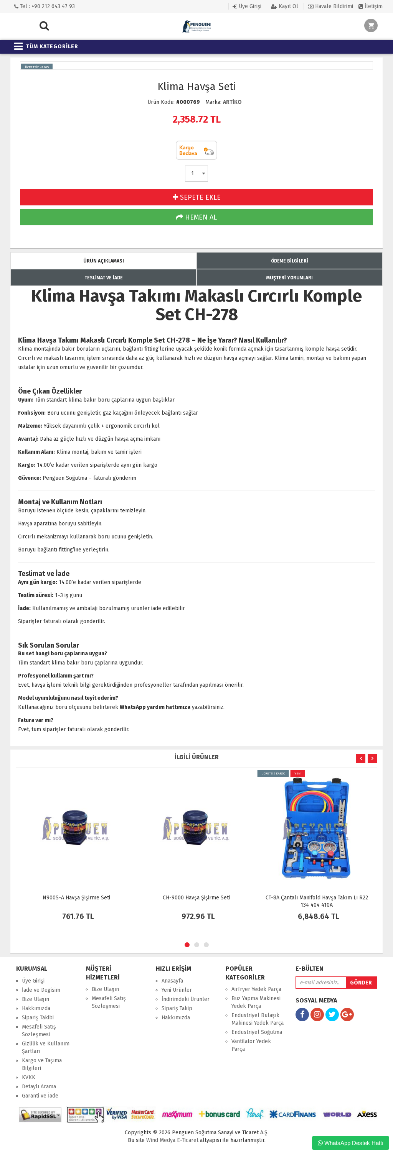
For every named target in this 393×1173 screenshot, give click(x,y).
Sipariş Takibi (38, 1017)
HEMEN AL (200, 217)
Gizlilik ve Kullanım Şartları (45, 1047)
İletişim (373, 6)
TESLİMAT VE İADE (103, 278)
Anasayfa (172, 981)
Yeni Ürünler (177, 990)
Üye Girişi (249, 6)
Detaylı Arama (39, 1086)
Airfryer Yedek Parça (256, 989)
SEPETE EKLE (199, 197)
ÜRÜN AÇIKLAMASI (103, 261)
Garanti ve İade (40, 1096)
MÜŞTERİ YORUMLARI (289, 278)
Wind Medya (160, 1140)
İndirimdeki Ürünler (186, 999)
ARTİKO (232, 102)
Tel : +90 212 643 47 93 (46, 6)
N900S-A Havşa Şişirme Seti (76, 897)
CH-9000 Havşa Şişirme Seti (196, 897)
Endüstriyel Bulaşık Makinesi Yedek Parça (257, 1019)
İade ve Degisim (41, 990)
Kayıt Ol (287, 6)
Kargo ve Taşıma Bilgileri (42, 1064)
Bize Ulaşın (35, 999)
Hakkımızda (36, 1008)
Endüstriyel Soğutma (256, 1032)
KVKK (28, 1077)
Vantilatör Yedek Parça (251, 1045)
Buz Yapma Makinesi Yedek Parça (256, 1002)
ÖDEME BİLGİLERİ (289, 261)
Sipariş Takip (177, 1008)
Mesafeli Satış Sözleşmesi (39, 1031)
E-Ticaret (186, 1140)
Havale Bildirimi (333, 6)
